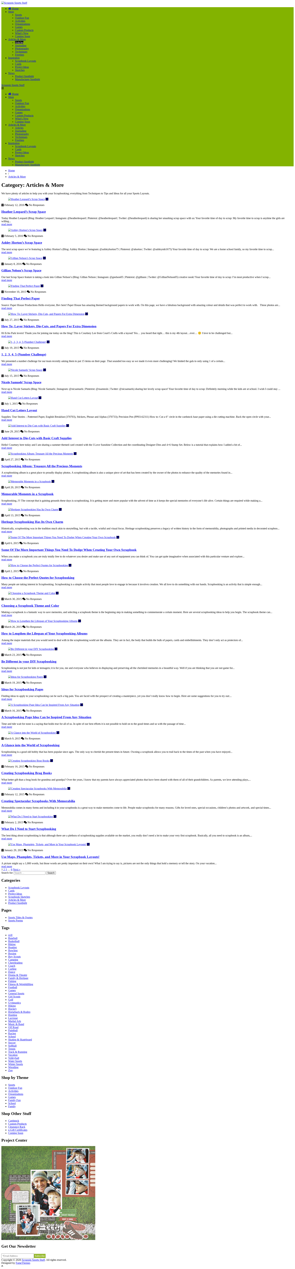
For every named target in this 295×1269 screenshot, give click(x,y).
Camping (13, 959)
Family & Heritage (18, 978)
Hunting (12, 1015)
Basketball (13, 941)
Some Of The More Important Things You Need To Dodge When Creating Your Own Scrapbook (69, 550)
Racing (12, 1033)
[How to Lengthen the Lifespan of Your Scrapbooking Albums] (43, 621)
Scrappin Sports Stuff (12, 85)
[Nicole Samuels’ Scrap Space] (25, 370)
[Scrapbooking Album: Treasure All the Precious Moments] (40, 453)
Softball (12, 1045)
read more (6, 224)
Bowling (13, 950)
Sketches (20, 70)
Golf (10, 999)
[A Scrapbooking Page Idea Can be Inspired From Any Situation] (44, 704)
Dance (11, 971)
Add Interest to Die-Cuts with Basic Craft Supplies (36, 438)
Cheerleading (15, 962)
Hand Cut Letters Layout (19, 410)
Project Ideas (22, 67)
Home (11, 170)
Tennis (11, 1048)
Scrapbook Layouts (25, 60)
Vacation (13, 1054)
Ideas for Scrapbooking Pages (22, 689)
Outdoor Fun (22, 17)
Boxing (12, 953)
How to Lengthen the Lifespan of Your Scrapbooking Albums (44, 633)
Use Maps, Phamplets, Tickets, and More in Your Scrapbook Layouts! (50, 857)
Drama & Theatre (17, 975)
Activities (20, 20)
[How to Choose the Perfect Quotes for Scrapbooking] (38, 565)
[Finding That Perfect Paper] (24, 286)
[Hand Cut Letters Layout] (23, 397)
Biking (12, 944)
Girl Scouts (14, 996)
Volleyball (13, 1058)
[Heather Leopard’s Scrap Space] (26, 199)
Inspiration (14, 57)
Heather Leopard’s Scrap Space (23, 211)
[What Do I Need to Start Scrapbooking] (30, 816)
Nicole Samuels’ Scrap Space (21, 382)
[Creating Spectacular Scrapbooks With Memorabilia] (37, 788)
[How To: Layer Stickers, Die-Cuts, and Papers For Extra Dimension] (46, 314)
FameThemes (23, 1262)
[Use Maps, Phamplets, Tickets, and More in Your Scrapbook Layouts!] (47, 844)
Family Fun (14, 1100)
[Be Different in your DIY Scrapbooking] (31, 649)
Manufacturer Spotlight (27, 79)
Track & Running (17, 1051)
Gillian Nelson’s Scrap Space (21, 270)
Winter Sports (15, 1064)
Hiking (12, 1005)
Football (12, 987)
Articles (19, 42)
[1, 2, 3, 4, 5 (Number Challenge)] (27, 342)
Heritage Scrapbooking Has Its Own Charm (32, 522)
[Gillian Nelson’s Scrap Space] (25, 258)
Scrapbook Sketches (19, 896)
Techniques (21, 51)
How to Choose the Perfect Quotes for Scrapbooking (37, 577)
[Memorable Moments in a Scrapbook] (29, 481)
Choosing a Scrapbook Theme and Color (30, 605)
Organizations (22, 24)
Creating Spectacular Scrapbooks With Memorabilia (38, 801)
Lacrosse (13, 1018)
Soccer (12, 1042)
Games (19, 27)
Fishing (12, 981)
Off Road (13, 1027)
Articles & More (17, 39)
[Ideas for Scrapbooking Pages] (25, 676)
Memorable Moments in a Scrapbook (27, 494)
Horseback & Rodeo (19, 1011)
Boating (12, 947)
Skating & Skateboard (20, 1039)
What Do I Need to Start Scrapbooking (28, 829)
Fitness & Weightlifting (20, 984)
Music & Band (16, 1024)
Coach (11, 965)
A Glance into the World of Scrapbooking (30, 745)
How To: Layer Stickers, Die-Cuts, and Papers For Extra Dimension (48, 326)
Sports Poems (15, 920)
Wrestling (13, 1067)
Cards (18, 64)
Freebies (19, 54)
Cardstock (13, 1120)
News (11, 73)
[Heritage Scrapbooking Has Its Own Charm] (33, 509)
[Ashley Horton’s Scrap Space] (25, 230)
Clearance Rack (16, 1126)
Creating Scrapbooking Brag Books (26, 773)
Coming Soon (22, 36)
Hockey (12, 1008)
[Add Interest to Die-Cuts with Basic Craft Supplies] (37, 425)
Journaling (20, 45)
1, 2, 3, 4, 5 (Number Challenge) (23, 354)
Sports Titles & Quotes (20, 917)
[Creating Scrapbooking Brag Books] (29, 760)
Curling (12, 968)
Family (12, 1106)
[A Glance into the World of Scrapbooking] (32, 732)
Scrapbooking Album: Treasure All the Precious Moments (41, 466)
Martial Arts (14, 1021)
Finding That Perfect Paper (20, 298)
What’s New (22, 33)
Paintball (13, 1030)
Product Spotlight (24, 76)
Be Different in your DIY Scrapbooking (29, 661)
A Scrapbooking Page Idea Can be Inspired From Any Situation (46, 717)
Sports (18, 14)
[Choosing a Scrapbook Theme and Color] (31, 593)
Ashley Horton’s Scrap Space (21, 242)
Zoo (10, 1070)
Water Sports (15, 1061)
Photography (22, 48)
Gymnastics (14, 1002)
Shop (11, 11)
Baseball (12, 938)
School (12, 1036)
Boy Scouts (14, 956)
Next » (16, 869)
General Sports (16, 993)
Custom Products (24, 30)
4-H (10, 935)
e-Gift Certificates (17, 1129)
